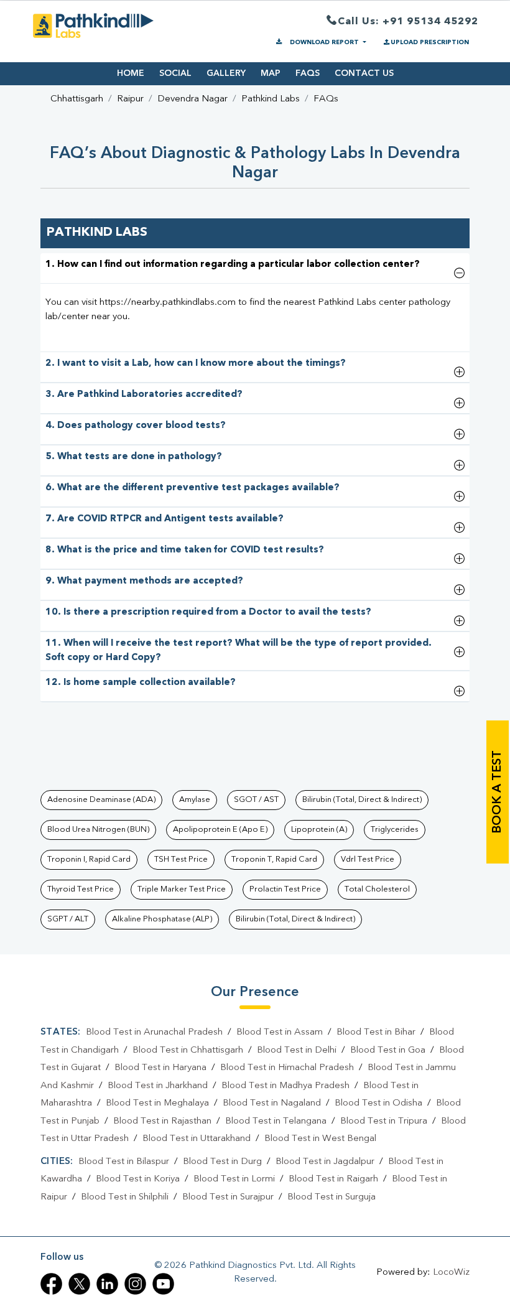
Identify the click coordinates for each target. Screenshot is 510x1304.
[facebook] (51, 1284)
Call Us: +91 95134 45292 (408, 22)
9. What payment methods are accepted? (144, 581)
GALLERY (226, 73)
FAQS (307, 73)
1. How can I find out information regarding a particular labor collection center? (232, 264)
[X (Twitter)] (79, 1284)
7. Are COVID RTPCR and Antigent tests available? (164, 519)
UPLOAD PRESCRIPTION (430, 42)
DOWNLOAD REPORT (324, 42)
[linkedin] (107, 1284)
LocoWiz (451, 1272)
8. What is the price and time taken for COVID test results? (184, 550)
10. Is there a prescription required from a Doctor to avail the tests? (208, 612)
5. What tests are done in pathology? (133, 457)
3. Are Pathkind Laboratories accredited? (144, 394)
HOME (130, 73)
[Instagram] (135, 1284)
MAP (270, 73)
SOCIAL (175, 73)
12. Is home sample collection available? (140, 682)
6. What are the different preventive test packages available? (192, 488)
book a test (497, 792)
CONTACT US (364, 73)
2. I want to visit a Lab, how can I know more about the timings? (195, 363)
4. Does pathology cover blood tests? (135, 426)
